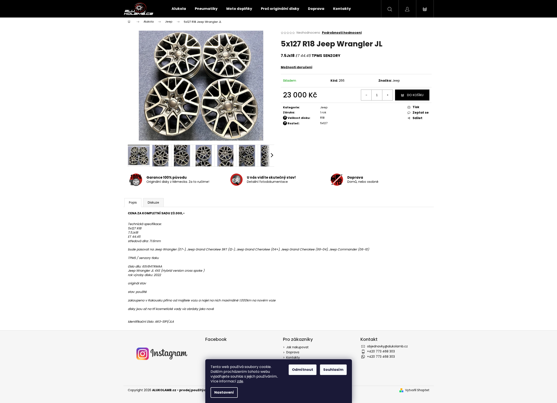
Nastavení (224, 392)
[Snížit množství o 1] (366, 95)
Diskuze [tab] (153, 202)
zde (240, 381)
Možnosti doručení (296, 67)
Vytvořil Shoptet (417, 390)
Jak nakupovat (297, 347)
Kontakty (293, 357)
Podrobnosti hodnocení (342, 33)
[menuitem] (178, 9)
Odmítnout (302, 369)
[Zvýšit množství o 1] (387, 95)
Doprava (292, 352)
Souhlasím (333, 369)
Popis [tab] (133, 202)
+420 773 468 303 (381, 351)
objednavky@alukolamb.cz (387, 346)
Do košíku (415, 95)
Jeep (396, 80)
